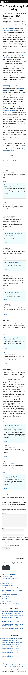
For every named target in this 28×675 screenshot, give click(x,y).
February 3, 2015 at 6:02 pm (8, 276)
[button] (2, 2)
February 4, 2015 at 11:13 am (9, 339)
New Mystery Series (7, 585)
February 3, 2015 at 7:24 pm (9, 186)
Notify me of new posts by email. (11, 545)
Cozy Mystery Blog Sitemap (19, 664)
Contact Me (15, 666)
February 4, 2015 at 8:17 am (8, 370)
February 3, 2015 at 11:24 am (8, 204)
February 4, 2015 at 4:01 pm (9, 354)
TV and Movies (6, 598)
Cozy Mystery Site (7, 576)
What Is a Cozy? (6, 596)
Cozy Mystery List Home (7, 663)
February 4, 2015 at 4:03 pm (9, 305)
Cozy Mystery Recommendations (11, 587)
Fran (5, 304)
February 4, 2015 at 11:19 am (9, 427)
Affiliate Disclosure (18, 663)
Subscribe (6, 568)
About (21, 666)
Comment (4, 513)
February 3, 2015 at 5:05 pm (8, 249)
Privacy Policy (8, 666)
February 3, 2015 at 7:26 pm (9, 263)
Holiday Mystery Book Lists (9, 594)
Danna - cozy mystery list (11, 185)
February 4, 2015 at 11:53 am (9, 447)
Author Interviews (6, 601)
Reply (4, 181)
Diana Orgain (6, 85)
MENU (6, 2)
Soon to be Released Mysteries (10, 578)
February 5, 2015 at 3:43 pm (9, 477)
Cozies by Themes (7, 581)
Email (3, 533)
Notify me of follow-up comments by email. (14, 542)
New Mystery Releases (8, 583)
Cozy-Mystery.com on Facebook (10, 603)
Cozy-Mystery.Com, (19, 668)
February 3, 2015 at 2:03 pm (8, 217)
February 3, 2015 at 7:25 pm (9, 235)
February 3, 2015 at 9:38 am (8, 172)
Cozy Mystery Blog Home (9, 574)
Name (3, 528)
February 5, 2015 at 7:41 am (8, 463)
